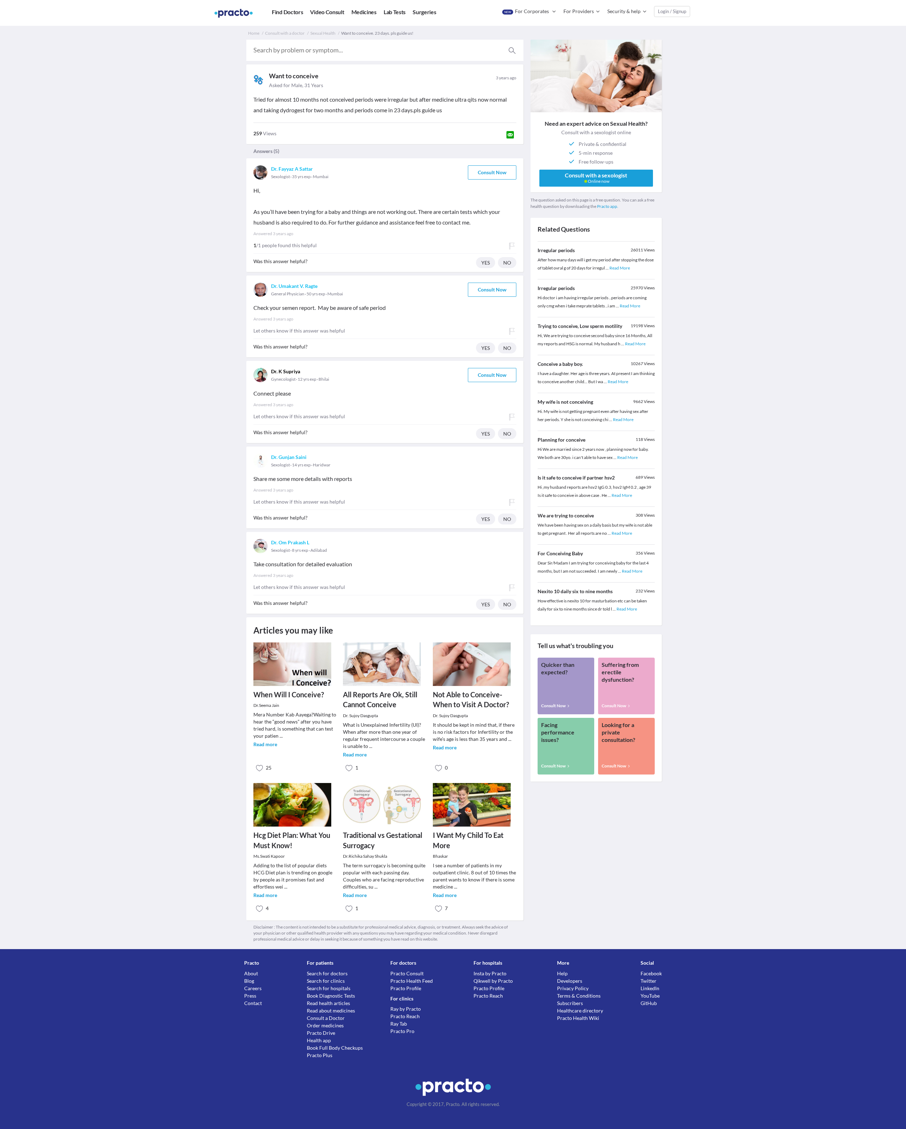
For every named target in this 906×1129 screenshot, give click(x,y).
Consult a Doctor (326, 1018)
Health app (319, 1040)
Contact (253, 1003)
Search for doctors (327, 973)
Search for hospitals (328, 988)
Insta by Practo (490, 973)
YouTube (650, 996)
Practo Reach (405, 1016)
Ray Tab (398, 1024)
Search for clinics (326, 981)
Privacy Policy (573, 988)
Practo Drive (321, 1033)
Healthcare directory (580, 1011)
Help (562, 973)
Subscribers (570, 1003)
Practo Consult (407, 973)
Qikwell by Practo (493, 981)
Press (250, 996)
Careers (253, 988)
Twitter (648, 981)
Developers (569, 981)
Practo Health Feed (411, 981)
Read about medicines (331, 1011)
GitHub (649, 1003)
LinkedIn (650, 988)
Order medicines (325, 1025)
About (251, 973)
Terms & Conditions (579, 996)
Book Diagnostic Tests (331, 996)
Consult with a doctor (285, 33)
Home (253, 33)
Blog (249, 981)
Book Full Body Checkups (335, 1048)
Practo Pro (402, 1031)
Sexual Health (323, 33)
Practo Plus (319, 1055)
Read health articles (328, 1003)
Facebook (651, 973)
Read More (619, 268)
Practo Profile (405, 988)
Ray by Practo (405, 1009)
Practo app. (607, 206)
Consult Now (492, 172)
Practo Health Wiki (578, 1018)
